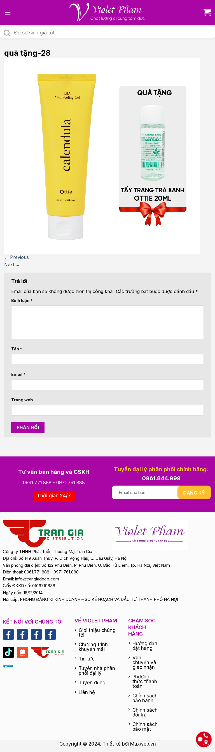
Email (18, 374)
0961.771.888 (37, 482)
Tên (16, 348)
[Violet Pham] (107, 12)
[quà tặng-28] (102, 155)
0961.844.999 (161, 478)
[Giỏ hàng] (205, 12)
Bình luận (21, 300)
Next (12, 264)
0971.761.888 (70, 482)
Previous (16, 257)
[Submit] (7, 33)
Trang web (22, 399)
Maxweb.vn (143, 744)
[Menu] (7, 12)
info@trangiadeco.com (37, 579)
